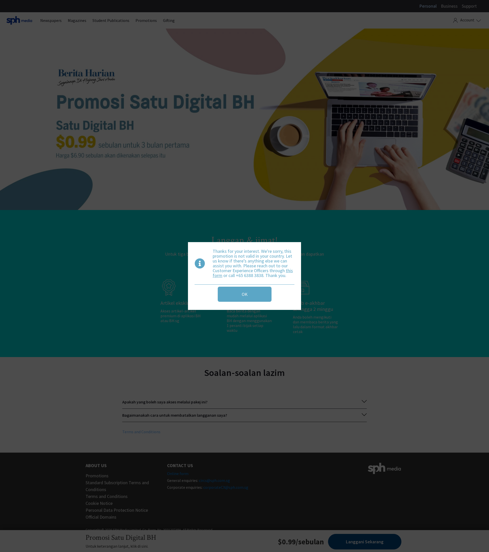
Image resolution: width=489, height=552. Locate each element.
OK (245, 294)
